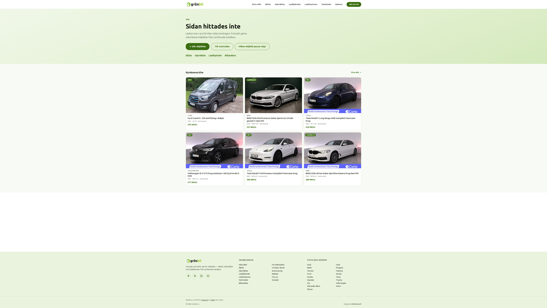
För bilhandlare (278, 265)
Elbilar (268, 4)
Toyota (339, 280)
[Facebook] (188, 275)
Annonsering (277, 271)
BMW (309, 268)
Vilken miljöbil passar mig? (252, 46)
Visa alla (355, 72)
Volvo (338, 286)
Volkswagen (341, 283)
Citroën (310, 271)
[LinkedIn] (201, 275)
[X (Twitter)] (194, 275)
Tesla (338, 277)
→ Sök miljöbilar (197, 46)
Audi (309, 265)
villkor (213, 300)
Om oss (275, 277)
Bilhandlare (230, 55)
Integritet (204, 300)
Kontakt (275, 280)
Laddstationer (311, 4)
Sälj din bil (354, 4)
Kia (308, 283)
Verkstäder (326, 4)
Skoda (338, 274)
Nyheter (339, 4)
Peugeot (339, 268)
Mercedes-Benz (313, 286)
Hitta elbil (256, 4)
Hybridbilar (280, 4)
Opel (338, 265)
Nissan (310, 289)
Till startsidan (222, 46)
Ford (309, 274)
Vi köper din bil (278, 268)
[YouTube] (208, 275)
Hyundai (310, 280)
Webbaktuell (356, 304)
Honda (310, 277)
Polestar (339, 271)
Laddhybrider (295, 4)
